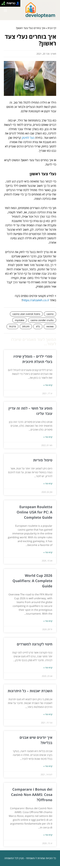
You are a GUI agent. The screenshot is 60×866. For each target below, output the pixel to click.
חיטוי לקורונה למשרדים (34, 644)
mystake (19, 320)
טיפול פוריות (42, 460)
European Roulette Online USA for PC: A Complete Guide (34, 512)
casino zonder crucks (42, 320)
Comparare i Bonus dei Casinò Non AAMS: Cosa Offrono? (31, 794)
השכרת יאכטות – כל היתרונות (30, 690)
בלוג (38, 326)
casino (50, 313)
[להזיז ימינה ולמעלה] (4, 2)
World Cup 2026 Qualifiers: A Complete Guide (32, 580)
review (50, 326)
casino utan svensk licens (26, 313)
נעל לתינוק (28, 138)
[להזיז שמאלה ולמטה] (2, 4)
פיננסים (25, 326)
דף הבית (52, 28)
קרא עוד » (47, 385)
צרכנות (12, 326)
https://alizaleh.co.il (35, 300)
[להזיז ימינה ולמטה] (4, 4)
